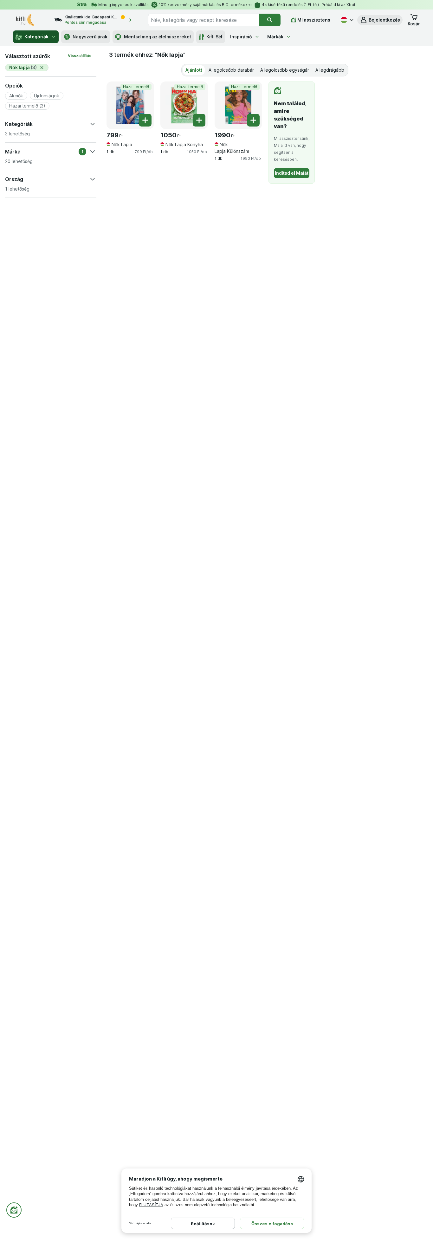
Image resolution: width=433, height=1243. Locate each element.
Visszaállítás (79, 55)
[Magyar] (346, 20)
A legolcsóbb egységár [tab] (284, 70)
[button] (380, 20)
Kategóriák (36, 36)
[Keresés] (270, 20)
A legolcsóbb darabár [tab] (231, 70)
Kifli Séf (214, 36)
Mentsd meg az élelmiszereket (157, 36)
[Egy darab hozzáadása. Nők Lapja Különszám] (253, 120)
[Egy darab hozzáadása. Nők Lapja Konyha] (199, 120)
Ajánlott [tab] (193, 70)
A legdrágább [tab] (329, 70)
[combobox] (203, 20)
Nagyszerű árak (90, 36)
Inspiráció (241, 36)
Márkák (275, 36)
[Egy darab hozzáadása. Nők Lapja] (145, 120)
